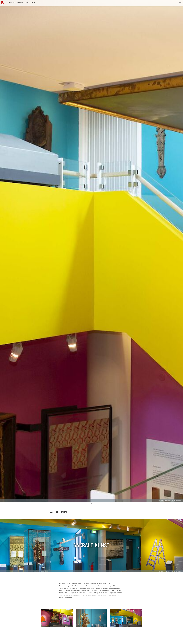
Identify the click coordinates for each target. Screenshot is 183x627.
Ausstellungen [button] (10, 2)
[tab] (91, 503)
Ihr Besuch (20, 2)
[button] (180, 3)
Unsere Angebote (30, 2)
